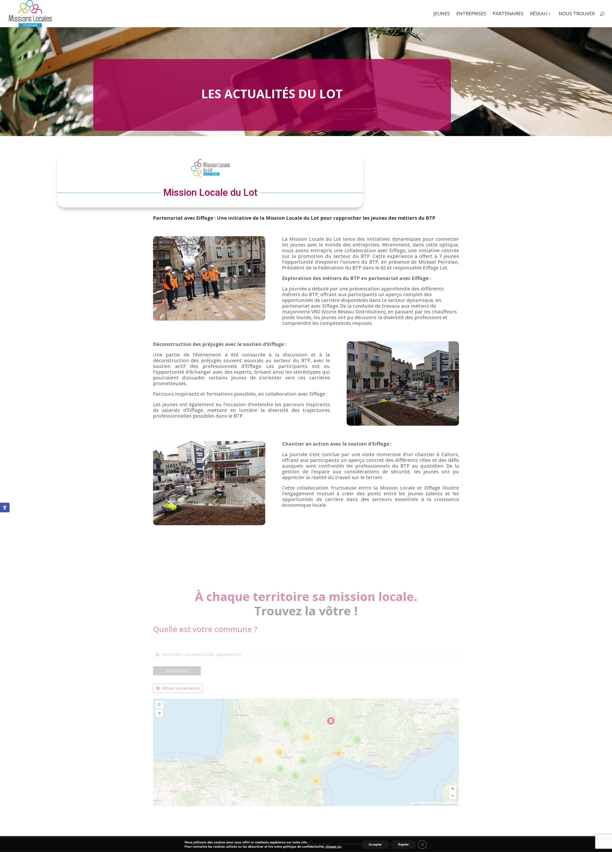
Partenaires (508, 14)
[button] (5, 507)
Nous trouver (577, 14)
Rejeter (403, 844)
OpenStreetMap (434, 804)
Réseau (538, 14)
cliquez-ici (333, 847)
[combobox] (306, 654)
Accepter (375, 844)
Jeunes (441, 14)
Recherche (177, 670)
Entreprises (471, 14)
